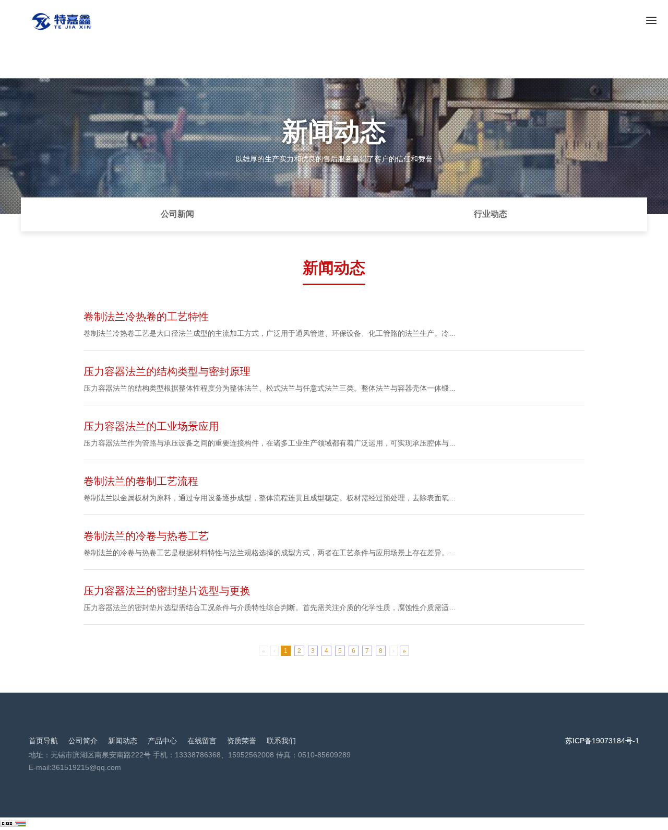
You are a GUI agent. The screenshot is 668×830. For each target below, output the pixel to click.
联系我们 (281, 741)
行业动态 (490, 213)
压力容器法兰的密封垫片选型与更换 (167, 591)
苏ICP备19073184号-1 (602, 741)
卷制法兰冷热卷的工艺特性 (146, 316)
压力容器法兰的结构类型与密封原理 (167, 371)
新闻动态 (122, 741)
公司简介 (83, 741)
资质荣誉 (241, 741)
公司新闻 (177, 213)
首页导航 (43, 741)
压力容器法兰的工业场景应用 (151, 426)
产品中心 (162, 741)
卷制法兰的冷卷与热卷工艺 (146, 536)
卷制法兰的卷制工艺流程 (141, 481)
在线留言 (202, 741)
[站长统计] (13, 823)
